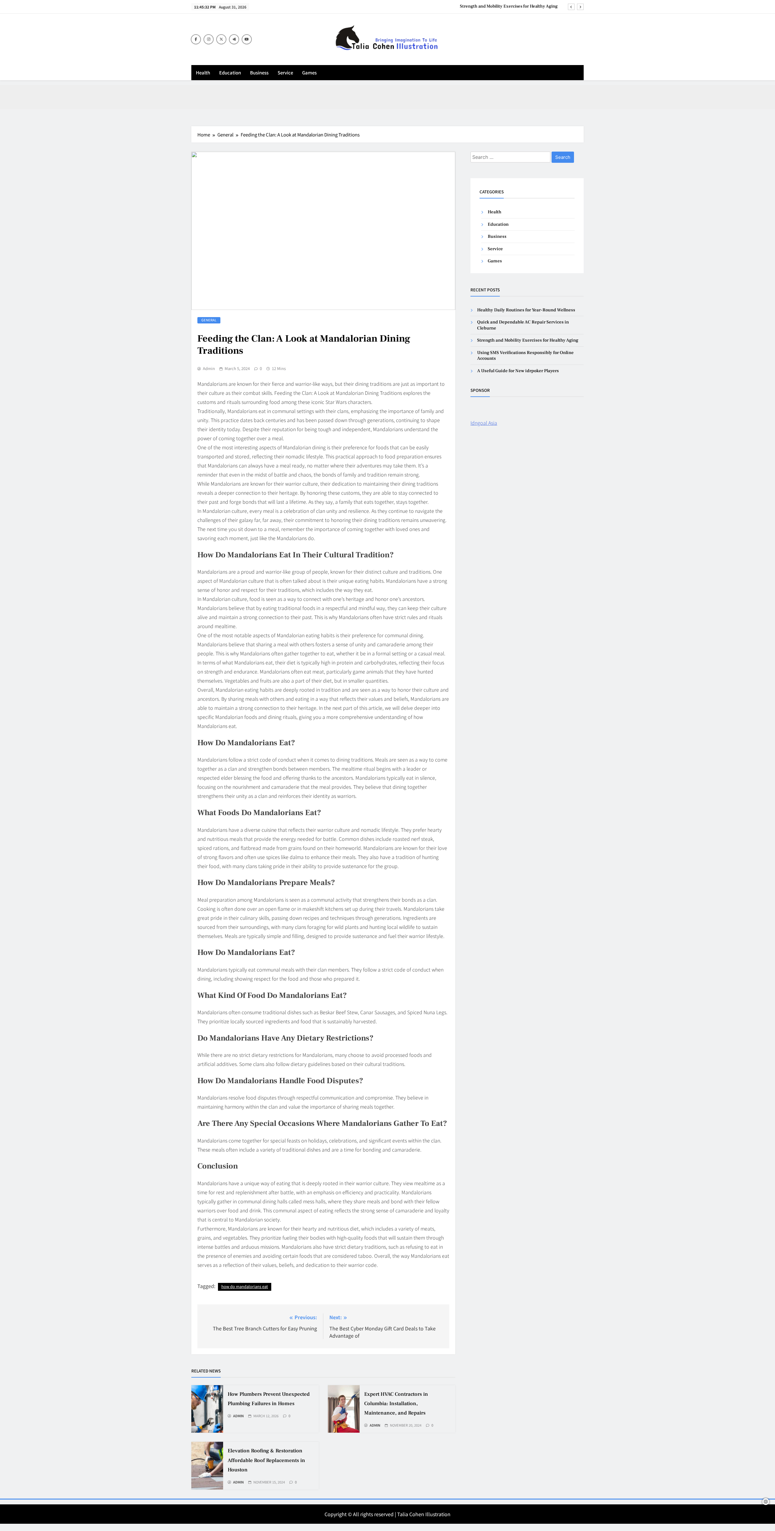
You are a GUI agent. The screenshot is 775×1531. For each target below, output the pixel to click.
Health (203, 72)
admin (209, 368)
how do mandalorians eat (244, 1286)
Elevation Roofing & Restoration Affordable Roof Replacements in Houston (266, 1460)
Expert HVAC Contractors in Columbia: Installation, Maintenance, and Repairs (396, 1403)
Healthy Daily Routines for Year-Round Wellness (526, 310)
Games (309, 72)
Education (230, 72)
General (208, 319)
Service (285, 72)
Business (259, 72)
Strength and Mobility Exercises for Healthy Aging (509, 6)
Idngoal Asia (483, 422)
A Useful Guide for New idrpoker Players (518, 371)
